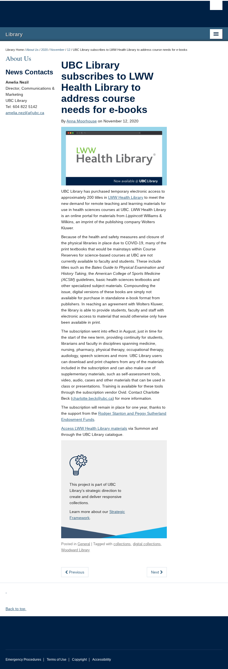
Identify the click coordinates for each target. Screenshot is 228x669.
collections (122, 544)
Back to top (16, 609)
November (57, 49)
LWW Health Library (125, 197)
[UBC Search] (216, 7)
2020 (44, 49)
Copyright (79, 660)
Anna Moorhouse (81, 121)
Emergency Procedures (23, 660)
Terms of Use (56, 660)
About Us (32, 49)
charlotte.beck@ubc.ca (92, 398)
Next (155, 572)
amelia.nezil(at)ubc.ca (25, 112)
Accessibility (101, 660)
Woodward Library (75, 550)
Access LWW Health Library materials (94, 428)
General (84, 544)
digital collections (147, 544)
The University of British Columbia (98, 11)
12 (68, 49)
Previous (76, 572)
